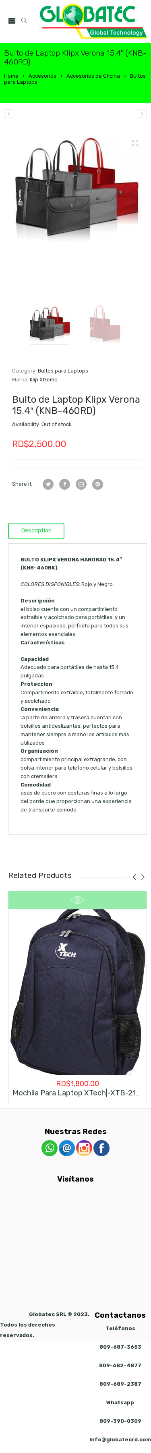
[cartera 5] (77, 188)
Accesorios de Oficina (93, 76)
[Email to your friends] (81, 484)
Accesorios (42, 76)
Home (11, 76)
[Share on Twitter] (48, 484)
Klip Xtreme (44, 380)
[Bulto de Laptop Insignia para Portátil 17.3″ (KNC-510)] (8, 114)
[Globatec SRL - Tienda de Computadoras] (93, 21)
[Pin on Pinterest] (97, 484)
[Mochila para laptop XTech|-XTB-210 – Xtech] (77, 992)
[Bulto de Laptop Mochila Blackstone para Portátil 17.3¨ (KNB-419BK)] (142, 114)
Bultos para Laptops (63, 371)
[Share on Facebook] (64, 484)
